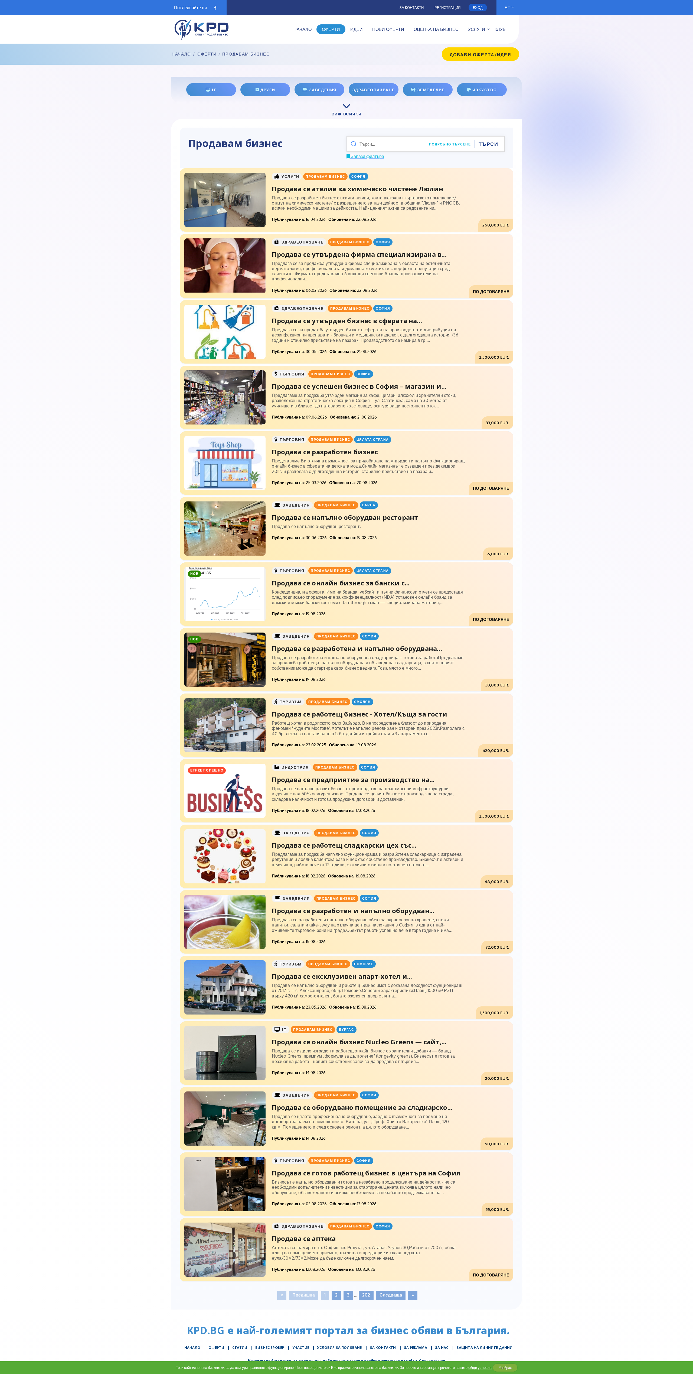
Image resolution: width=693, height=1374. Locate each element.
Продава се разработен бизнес (325, 451)
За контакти (412, 7)
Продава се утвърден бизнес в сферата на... (347, 320)
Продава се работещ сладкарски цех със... (344, 845)
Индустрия (295, 767)
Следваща (391, 1295)
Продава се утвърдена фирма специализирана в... (359, 254)
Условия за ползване (339, 1347)
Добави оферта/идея (480, 54)
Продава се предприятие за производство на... (353, 779)
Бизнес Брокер (269, 1347)
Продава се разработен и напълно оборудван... (353, 910)
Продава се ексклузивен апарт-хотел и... (342, 976)
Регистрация (447, 7)
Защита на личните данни (484, 1347)
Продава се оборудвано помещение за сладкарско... (362, 1107)
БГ (507, 7)
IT (284, 1029)
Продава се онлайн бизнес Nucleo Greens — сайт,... (359, 1041)
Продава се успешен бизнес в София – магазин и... (359, 386)
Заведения (296, 505)
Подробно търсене (450, 144)
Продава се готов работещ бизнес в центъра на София (366, 1172)
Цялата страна (373, 440)
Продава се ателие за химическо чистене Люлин (357, 188)
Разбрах (505, 1367)
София (358, 176)
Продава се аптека (304, 1238)
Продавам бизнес (325, 176)
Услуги (290, 176)
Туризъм (291, 701)
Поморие (363, 964)
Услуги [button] (476, 29)
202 (366, 1295)
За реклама (415, 1347)
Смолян (362, 702)
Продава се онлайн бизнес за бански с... (341, 582)
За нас (441, 1347)
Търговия (292, 374)
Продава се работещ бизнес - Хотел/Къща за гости (359, 713)
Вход (478, 7)
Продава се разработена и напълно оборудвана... (357, 648)
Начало (181, 54)
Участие (300, 1347)
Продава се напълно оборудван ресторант (345, 517)
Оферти (207, 54)
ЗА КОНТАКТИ (383, 1347)
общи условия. (480, 1367)
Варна (369, 505)
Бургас (346, 1030)
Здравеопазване (303, 242)
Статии (239, 1347)
